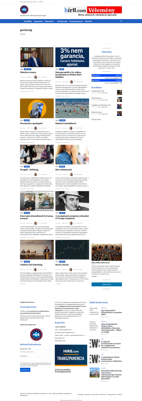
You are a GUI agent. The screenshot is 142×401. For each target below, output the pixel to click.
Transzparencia (76, 21)
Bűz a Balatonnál (63, 169)
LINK (63, 341)
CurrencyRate (114, 78)
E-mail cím (24, 356)
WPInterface (24, 395)
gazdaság (26, 212)
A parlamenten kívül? (98, 91)
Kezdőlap (28, 21)
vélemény (26, 120)
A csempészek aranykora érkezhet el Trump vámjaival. (72, 217)
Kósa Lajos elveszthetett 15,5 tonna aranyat (36, 217)
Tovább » (94, 276)
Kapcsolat (49, 21)
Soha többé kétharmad (100, 262)
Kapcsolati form (60, 338)
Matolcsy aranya (28, 72)
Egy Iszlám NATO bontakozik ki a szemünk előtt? (111, 312)
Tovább (22, 91)
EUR (120, 78)
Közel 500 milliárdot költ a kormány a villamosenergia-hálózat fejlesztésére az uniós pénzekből (111, 374)
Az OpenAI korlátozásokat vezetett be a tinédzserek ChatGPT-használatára (111, 344)
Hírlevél (88, 21)
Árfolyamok (62, 21)
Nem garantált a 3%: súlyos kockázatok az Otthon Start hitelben (68, 74)
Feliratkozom (25, 370)
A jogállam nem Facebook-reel (101, 105)
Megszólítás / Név (25, 349)
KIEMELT (61, 69)
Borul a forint (62, 264)
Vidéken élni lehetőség (31, 264)
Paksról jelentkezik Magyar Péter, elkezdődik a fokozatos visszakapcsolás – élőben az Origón (111, 328)
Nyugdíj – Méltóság (29, 169)
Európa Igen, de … (97, 98)
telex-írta (103, 368)
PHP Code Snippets (64, 400)
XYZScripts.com (78, 400)
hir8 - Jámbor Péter (42, 77)
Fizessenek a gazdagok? (31, 123)
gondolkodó (27, 69)
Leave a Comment (30, 91)
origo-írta (103, 307)
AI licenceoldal (62, 369)
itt (27, 320)
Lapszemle (38, 21)
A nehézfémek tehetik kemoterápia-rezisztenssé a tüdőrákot (111, 359)
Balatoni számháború (65, 123)
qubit (102, 339)
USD (120, 83)
